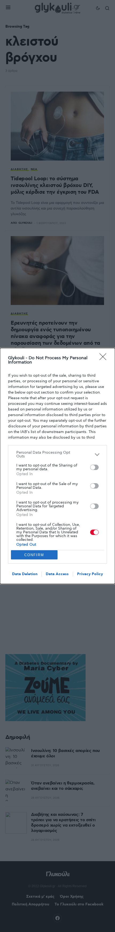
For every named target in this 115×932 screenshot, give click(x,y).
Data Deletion (24, 574)
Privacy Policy (90, 574)
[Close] (104, 358)
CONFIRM (34, 555)
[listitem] (57, 454)
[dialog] (57, 466)
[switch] (94, 467)
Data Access (57, 574)
